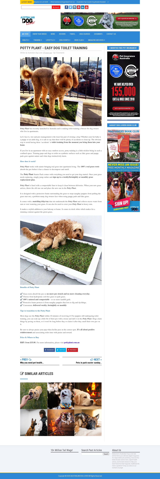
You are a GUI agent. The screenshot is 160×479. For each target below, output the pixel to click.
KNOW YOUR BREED (40, 34)
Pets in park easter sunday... (89, 362)
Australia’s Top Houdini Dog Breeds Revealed (91, 2)
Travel (72, 34)
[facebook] (66, 7)
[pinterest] (78, 7)
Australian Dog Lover (80, 476)
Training (37, 40)
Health (25, 40)
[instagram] (74, 7)
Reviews (62, 34)
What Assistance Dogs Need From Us (62, 2)
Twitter (62, 350)
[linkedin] (82, 7)
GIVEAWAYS (98, 34)
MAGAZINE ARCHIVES (96, 40)
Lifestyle (50, 40)
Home (26, 34)
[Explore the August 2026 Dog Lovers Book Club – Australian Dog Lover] (123, 162)
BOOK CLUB (78, 40)
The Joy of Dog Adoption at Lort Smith (35, 2)
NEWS (53, 34)
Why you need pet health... (32, 362)
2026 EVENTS (64, 40)
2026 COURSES (84, 34)
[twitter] (70, 7)
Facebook (50, 350)
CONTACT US (111, 34)
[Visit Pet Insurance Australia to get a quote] (100, 20)
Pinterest (73, 350)
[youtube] (86, 7)
